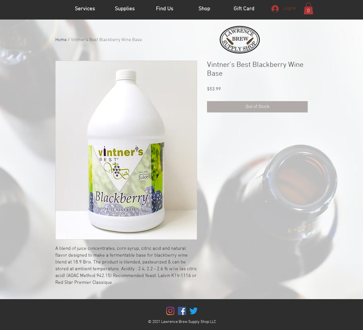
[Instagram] (170, 311)
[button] (308, 8)
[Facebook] (182, 311)
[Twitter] (193, 311)
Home (61, 40)
